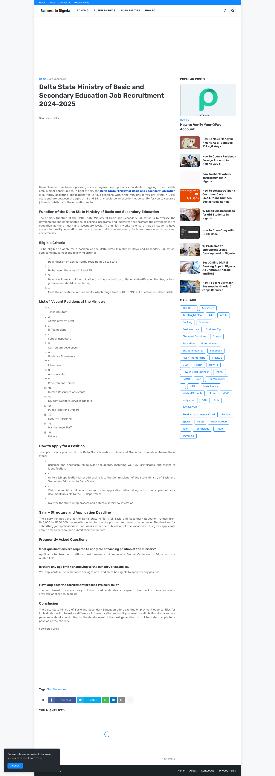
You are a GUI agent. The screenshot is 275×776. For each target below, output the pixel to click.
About (52, 2)
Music (212, 393)
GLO (185, 364)
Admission (208, 308)
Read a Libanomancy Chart (199, 414)
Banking (187, 322)
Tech (186, 428)
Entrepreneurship (193, 350)
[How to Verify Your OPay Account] (208, 100)
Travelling (188, 435)
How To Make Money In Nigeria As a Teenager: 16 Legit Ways (217, 142)
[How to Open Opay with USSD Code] (190, 232)
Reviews (227, 414)
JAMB (186, 379)
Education (189, 343)
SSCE (200, 421)
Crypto (217, 336)
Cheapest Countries (194, 336)
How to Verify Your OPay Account (200, 127)
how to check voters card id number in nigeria (216, 177)
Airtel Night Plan (192, 315)
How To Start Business (196, 372)
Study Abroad (218, 421)
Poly (216, 400)
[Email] (121, 700)
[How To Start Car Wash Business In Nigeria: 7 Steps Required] (190, 286)
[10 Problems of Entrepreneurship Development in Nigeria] (190, 249)
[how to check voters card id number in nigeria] (190, 177)
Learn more (35, 758)
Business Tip (213, 329)
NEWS (226, 393)
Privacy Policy (81, 2)
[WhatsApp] (105, 700)
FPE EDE (217, 357)
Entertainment (209, 343)
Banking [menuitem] (82, 10)
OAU (204, 400)
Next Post (167, 759)
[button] (225, 10)
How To (213, 364)
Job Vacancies (57, 79)
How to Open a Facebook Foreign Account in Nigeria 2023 (219, 160)
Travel (219, 428)
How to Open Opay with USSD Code (218, 232)
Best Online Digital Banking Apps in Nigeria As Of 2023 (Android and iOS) (218, 268)
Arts (210, 315)
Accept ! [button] (15, 765)
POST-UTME (190, 407)
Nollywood (189, 400)
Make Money (210, 386)
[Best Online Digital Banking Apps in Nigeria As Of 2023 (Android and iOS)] (190, 267)
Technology (202, 428)
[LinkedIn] (113, 700)
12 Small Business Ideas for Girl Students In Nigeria (218, 214)
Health (198, 364)
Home (42, 2)
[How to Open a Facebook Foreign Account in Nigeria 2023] (190, 160)
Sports (186, 421)
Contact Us (64, 2)
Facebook (216, 350)
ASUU (223, 315)
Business (204, 322)
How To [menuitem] (150, 10)
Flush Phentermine (194, 357)
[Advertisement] (137, 47)
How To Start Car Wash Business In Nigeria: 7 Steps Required (217, 286)
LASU (193, 386)
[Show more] (129, 700)
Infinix (219, 372)
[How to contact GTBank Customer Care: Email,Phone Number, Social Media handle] (190, 195)
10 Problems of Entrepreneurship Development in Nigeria (218, 249)
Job (198, 379)
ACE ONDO (189, 308)
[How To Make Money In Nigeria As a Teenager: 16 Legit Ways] (190, 142)
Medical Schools (192, 393)
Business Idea (191, 329)
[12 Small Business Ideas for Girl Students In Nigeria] (190, 214)
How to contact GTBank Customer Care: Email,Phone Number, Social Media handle (218, 196)
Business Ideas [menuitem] (104, 10)
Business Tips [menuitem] (130, 10)
